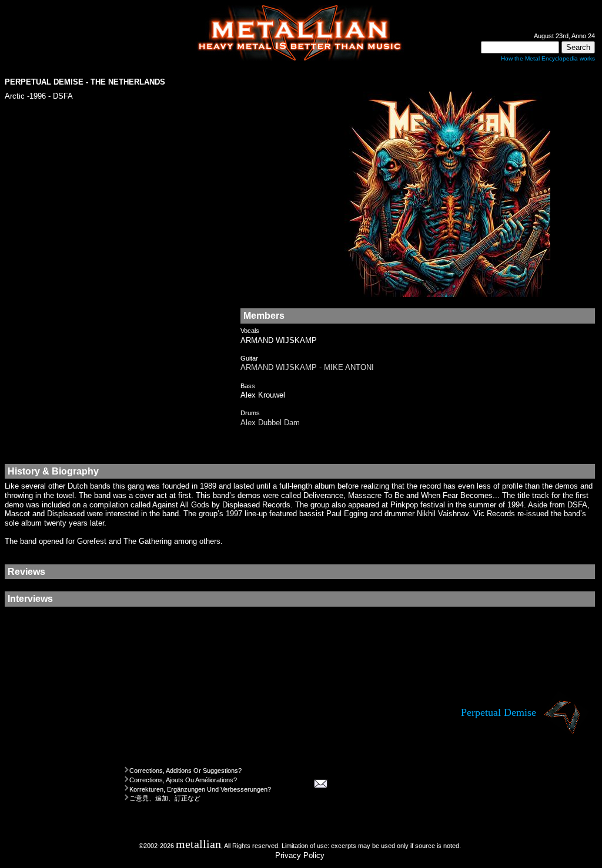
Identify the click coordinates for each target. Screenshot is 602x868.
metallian (198, 844)
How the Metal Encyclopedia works (548, 58)
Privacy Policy (300, 855)
